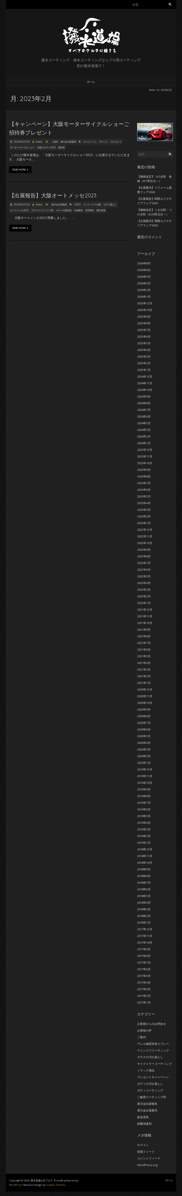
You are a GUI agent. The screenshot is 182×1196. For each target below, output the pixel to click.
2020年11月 (144, 696)
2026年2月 (144, 290)
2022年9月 (144, 550)
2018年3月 (144, 909)
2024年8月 (144, 403)
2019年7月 (144, 803)
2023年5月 (144, 496)
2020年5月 (144, 736)
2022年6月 (144, 570)
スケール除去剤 (63, 210)
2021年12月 (144, 610)
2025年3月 (144, 356)
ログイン (143, 1145)
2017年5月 (144, 976)
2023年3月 (144, 510)
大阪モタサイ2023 (46, 147)
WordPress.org (147, 1165)
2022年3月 (144, 590)
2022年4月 (144, 583)
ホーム (91, 81)
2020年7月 (144, 723)
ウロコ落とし (110, 204)
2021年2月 (144, 676)
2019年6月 (144, 809)
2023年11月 (144, 456)
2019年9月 (144, 789)
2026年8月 (144, 263)
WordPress (15, 1184)
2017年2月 (144, 996)
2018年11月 (144, 856)
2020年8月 (144, 716)
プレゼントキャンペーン (153, 1077)
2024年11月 (144, 383)
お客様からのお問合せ (151, 1024)
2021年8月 (144, 636)
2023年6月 (144, 490)
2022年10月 (144, 543)
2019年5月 (144, 816)
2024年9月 (144, 396)
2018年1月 (144, 923)
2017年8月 (144, 956)
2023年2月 (144, 516)
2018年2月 (144, 916)
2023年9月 (144, 470)
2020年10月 (144, 703)
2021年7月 (144, 643)
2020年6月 (144, 729)
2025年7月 (144, 330)
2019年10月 (144, 783)
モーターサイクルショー (22, 147)
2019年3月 (144, 829)
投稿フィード (145, 1152)
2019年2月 (144, 836)
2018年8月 (144, 876)
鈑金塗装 (143, 1117)
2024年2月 (144, 436)
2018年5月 (144, 896)
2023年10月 (144, 463)
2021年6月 (144, 649)
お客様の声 (144, 1030)
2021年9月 (144, 630)
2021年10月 (144, 623)
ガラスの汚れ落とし (150, 1057)
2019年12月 (144, 769)
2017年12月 (144, 929)
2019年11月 (144, 776)
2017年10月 (144, 943)
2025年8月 (144, 323)
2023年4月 (144, 503)
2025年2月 (144, 363)
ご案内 (54, 141)
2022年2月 (144, 596)
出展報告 (78, 210)
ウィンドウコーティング (153, 1050)
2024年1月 (144, 443)
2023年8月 (144, 476)
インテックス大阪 (92, 204)
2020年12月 (144, 689)
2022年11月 (144, 536)
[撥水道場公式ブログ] (91, 20)
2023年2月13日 (21, 204)
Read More (19, 169)
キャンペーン (90, 141)
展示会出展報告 (59, 204)
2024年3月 (144, 430)
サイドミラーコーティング (154, 1064)
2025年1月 (144, 370)
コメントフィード (148, 1158)
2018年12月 (144, 849)
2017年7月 (144, 962)
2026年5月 (144, 277)
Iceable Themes (55, 1184)
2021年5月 (144, 656)
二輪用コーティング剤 (151, 1097)
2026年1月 (144, 297)
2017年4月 (144, 982)
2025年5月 (144, 343)
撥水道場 (101, 210)
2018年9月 (144, 869)
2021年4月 (144, 663)
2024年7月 (144, 410)
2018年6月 (144, 889)
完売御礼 (89, 210)
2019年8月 (144, 796)
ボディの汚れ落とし (150, 1084)
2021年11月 (144, 616)
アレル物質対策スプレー (153, 1044)
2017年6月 (144, 969)
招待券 (61, 147)
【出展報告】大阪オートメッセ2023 (52, 195)
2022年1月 (144, 603)
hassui (39, 141)
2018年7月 (144, 883)
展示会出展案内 (68, 141)
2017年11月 (144, 936)
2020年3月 (144, 749)
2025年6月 (144, 337)
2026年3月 (144, 283)
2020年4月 (144, 743)
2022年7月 (144, 563)
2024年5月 (144, 423)
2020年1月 (144, 763)
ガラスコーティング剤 (42, 210)
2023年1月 (144, 523)
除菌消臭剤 (144, 1124)
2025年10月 (144, 310)
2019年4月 (144, 823)
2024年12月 (144, 376)
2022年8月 (144, 556)
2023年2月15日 (21, 141)
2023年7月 (144, 483)
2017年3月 (144, 989)
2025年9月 (144, 317)
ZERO (77, 204)
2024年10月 (144, 390)
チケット (103, 141)
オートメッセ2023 (19, 210)
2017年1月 (144, 1002)
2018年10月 (144, 863)
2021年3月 (144, 669)
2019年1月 (144, 843)
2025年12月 (144, 303)
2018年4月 (144, 903)
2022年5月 (144, 576)
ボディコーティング (150, 1090)
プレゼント (116, 141)
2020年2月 (144, 756)
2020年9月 (144, 709)
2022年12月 (144, 530)
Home (152, 89)
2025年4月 (144, 350)
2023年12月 (144, 450)
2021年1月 (144, 683)
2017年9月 (144, 949)
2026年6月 (144, 270)
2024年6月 (144, 416)
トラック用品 (145, 1070)
